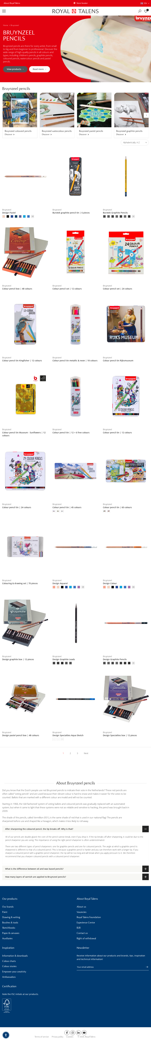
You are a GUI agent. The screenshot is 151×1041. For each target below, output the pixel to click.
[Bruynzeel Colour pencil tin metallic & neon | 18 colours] (75, 324)
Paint (4, 912)
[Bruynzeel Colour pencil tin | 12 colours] (126, 396)
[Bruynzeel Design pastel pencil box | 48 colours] (25, 699)
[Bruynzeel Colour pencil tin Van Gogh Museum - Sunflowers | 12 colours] (25, 396)
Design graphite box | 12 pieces (18, 659)
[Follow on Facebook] (66, 1032)
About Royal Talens (12, 3)
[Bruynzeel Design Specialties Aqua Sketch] (75, 699)
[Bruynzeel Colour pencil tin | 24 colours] (25, 471)
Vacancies (81, 912)
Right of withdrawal (86, 938)
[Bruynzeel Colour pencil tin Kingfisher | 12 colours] (25, 324)
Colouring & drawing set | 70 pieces (20, 583)
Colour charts (9, 961)
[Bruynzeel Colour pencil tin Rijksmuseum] (126, 324)
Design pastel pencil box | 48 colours (20, 735)
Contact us (82, 933)
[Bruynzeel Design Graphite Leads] (75, 623)
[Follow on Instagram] (72, 1032)
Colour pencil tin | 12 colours (117, 432)
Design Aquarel (60, 583)
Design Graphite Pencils (115, 659)
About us (81, 906)
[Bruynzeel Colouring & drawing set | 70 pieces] (25, 547)
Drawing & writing (11, 917)
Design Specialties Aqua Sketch (67, 735)
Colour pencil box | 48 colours (17, 288)
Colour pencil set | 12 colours (67, 288)
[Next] (146, 115)
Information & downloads (15, 955)
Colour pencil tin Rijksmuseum (118, 360)
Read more (38, 69)
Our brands (8, 906)
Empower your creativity (14, 971)
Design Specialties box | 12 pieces (120, 735)
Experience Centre (86, 922)
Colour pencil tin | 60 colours (117, 507)
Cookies (69, 1037)
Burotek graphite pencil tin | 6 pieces (71, 212)
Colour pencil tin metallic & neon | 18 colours (74, 360)
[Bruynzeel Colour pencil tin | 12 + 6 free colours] (75, 396)
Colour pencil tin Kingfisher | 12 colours (22, 360)
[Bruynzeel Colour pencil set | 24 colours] (126, 252)
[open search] (140, 11)
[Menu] (25, 11)
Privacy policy (57, 1037)
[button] (145, 3)
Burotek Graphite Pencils (115, 212)
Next (86, 753)
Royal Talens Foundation (89, 917)
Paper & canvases (10, 933)
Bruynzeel (15, 25)
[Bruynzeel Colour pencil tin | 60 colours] (126, 471)
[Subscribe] (145, 967)
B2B (79, 927)
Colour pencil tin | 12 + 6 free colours (71, 432)
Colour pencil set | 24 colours (117, 288)
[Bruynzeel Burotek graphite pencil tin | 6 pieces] (75, 176)
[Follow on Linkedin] (78, 1032)
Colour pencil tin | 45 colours (66, 507)
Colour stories (9, 966)
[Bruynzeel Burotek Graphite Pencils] (126, 176)
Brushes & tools (10, 922)
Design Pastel (9, 212)
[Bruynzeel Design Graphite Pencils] (126, 623)
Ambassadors (9, 977)
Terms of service (42, 1037)
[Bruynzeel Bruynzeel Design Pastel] (25, 176)
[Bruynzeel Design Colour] (126, 547)
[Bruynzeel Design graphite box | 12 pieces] (25, 623)
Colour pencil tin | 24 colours (16, 507)
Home (5, 25)
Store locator (82, 3)
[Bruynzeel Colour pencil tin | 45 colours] (75, 471)
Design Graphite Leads (63, 659)
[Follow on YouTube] (84, 1032)
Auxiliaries (7, 938)
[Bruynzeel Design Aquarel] (75, 547)
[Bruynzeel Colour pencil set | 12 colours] (75, 252)
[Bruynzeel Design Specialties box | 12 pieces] (126, 699)
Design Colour (110, 583)
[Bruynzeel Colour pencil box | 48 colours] (25, 252)
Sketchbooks (8, 927)
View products (14, 69)
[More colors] (32, 216)
